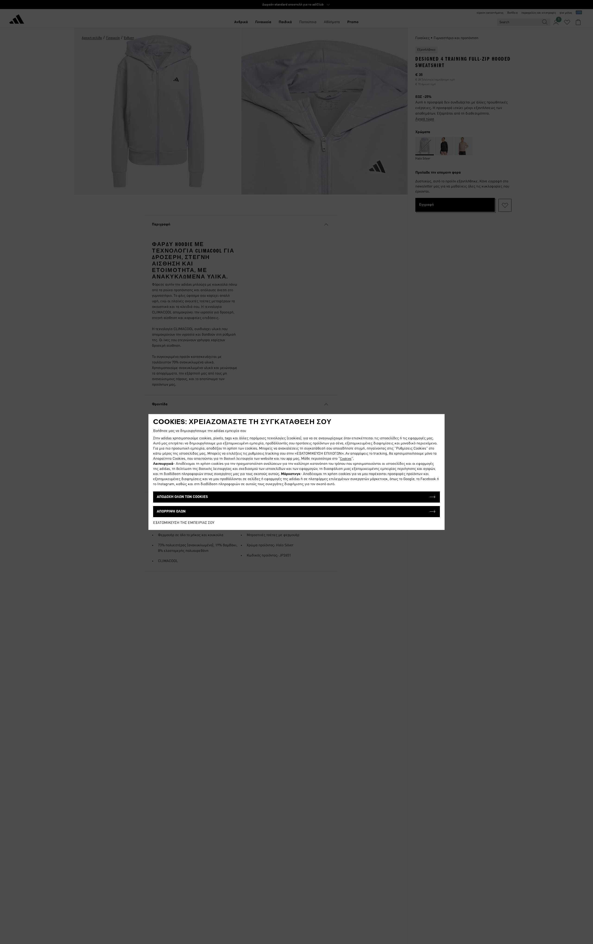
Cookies (345, 458)
